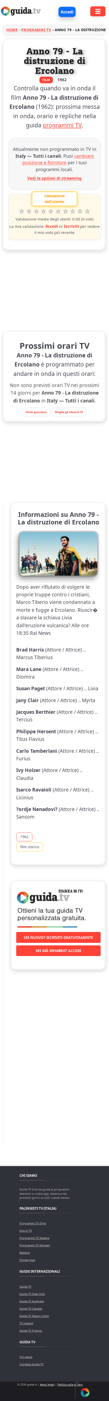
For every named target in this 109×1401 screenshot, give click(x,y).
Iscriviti (71, 226)
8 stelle (73, 211)
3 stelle (36, 211)
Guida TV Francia (31, 1330)
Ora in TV (26, 1230)
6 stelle (58, 211)
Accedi (67, 12)
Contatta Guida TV (32, 1364)
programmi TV (62, 125)
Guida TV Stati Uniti (32, 1294)
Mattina (25, 1252)
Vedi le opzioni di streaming (54, 178)
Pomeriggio (27, 1260)
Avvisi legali (47, 1384)
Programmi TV (36, 29)
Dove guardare (36, 412)
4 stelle (43, 211)
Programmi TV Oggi (33, 1223)
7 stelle (65, 211)
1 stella (21, 211)
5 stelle (51, 211)
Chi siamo (26, 1357)
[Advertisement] (54, 289)
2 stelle (29, 211)
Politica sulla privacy (70, 1384)
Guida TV (25, 1286)
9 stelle (80, 211)
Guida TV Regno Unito (34, 1316)
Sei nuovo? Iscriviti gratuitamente (58, 937)
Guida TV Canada (31, 1308)
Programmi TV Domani (35, 1245)
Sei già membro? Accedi (58, 950)
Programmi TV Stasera (34, 1238)
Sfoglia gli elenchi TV (69, 412)
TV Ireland (26, 1323)
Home (12, 29)
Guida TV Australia (32, 1301)
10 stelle (87, 211)
